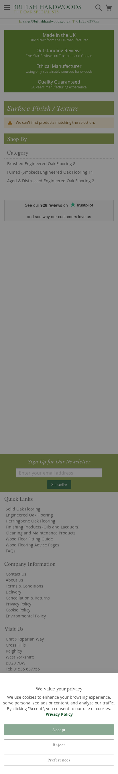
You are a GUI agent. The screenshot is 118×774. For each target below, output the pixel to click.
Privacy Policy (59, 714)
